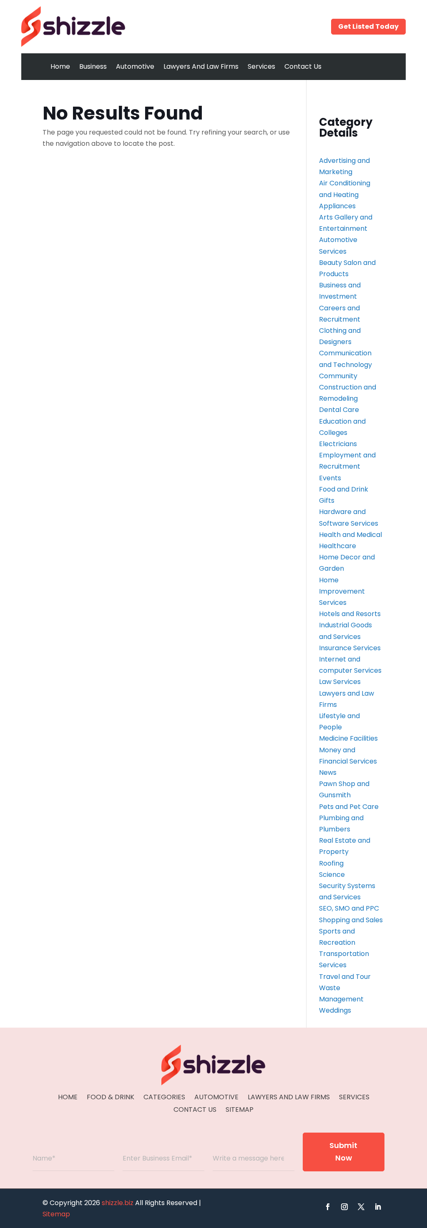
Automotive (135, 66)
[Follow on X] (361, 1206)
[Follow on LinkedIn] (377, 1206)
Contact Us (303, 66)
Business (93, 66)
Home (60, 66)
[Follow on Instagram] (344, 1206)
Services (261, 66)
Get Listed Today (368, 26)
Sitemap (240, 1110)
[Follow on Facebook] (327, 1206)
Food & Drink (110, 1098)
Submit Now (343, 1151)
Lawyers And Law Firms (201, 66)
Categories (164, 1098)
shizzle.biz (117, 1203)
